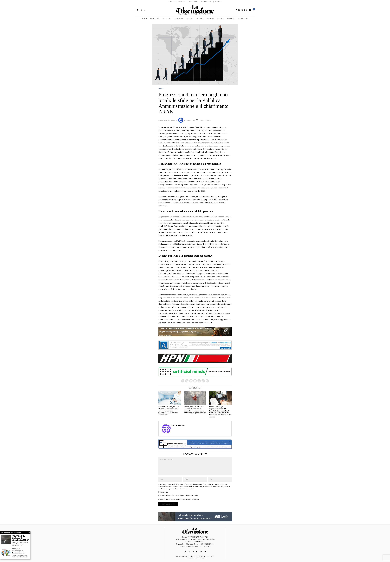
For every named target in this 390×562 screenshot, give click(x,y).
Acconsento (164, 492)
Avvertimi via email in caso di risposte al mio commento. (179, 495)
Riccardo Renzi (190, 120)
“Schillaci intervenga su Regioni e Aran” (18, 551)
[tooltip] (236, 10)
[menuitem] (172, 1)
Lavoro (161, 88)
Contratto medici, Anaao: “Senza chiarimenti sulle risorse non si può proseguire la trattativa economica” (168, 411)
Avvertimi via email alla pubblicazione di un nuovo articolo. (179, 499)
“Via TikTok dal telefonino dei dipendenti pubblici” (20, 538)
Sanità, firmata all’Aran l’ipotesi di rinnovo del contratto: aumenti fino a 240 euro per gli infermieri (195, 410)
